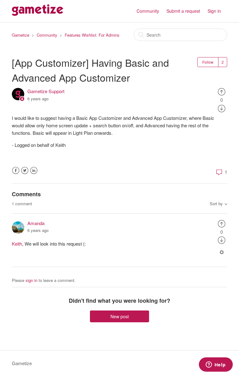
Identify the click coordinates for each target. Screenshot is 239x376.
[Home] (37, 14)
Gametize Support (45, 91)
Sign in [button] (214, 11)
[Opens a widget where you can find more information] (216, 365)
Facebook (16, 170)
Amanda (36, 223)
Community (148, 11)
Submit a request (183, 11)
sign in (31, 280)
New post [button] (119, 316)
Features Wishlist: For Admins (92, 35)
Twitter (25, 170)
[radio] (221, 91)
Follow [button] (207, 62)
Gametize (20, 35)
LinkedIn (34, 170)
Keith (17, 243)
